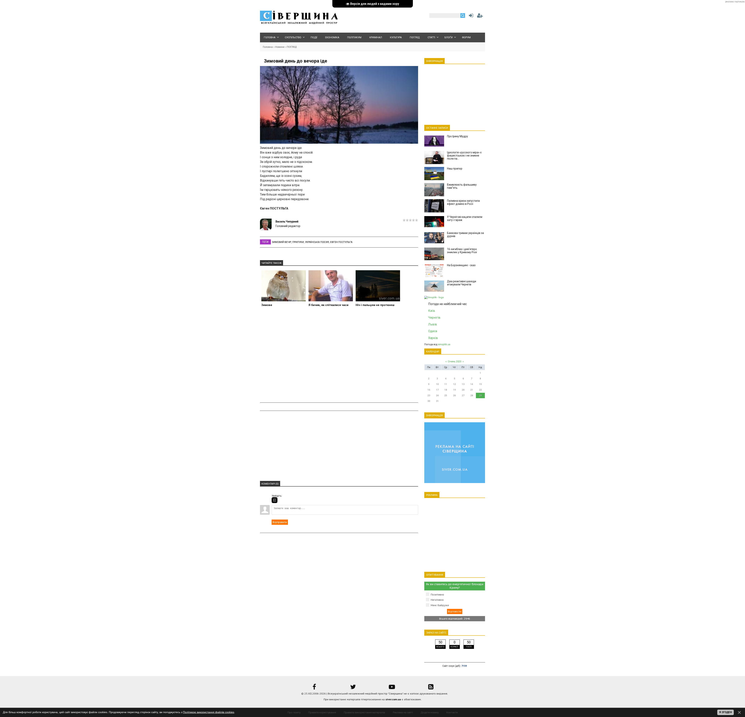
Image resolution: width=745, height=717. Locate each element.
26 (454, 395)
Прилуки (298, 242)
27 (463, 395)
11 (445, 384)
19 (454, 389)
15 (480, 384)
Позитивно (437, 594)
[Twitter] (353, 688)
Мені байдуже (440, 605)
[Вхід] (274, 500)
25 (445, 395)
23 (428, 395)
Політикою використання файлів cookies (208, 712)
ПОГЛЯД (292, 47)
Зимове (266, 305)
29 (480, 395)
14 (471, 384)
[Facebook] (314, 688)
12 (454, 384)
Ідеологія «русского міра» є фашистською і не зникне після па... (464, 155)
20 (463, 389)
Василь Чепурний (286, 221)
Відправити (280, 522)
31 (437, 401)
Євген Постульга (341, 242)
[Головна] (299, 23)
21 (471, 389)
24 (437, 395)
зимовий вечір (281, 242)
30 (428, 401)
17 (437, 389)
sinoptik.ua (444, 344)
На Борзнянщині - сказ (461, 265)
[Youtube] (392, 688)
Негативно (437, 599)
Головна (268, 47)
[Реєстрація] (480, 16)
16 (428, 389)
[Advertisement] (339, 359)
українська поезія (317, 242)
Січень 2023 (454, 361)
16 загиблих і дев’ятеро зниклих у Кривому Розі (462, 251)
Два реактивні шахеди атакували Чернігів (461, 283)
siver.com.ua (393, 699)
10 (437, 384)
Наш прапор (454, 168)
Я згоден (725, 712)
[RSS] (431, 688)
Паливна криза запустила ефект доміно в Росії (463, 202)
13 (463, 384)
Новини (279, 47)
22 (480, 389)
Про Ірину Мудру (457, 136)
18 (445, 389)
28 (471, 395)
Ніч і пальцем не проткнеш (375, 305)
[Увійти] (470, 16)
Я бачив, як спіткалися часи (328, 305)
